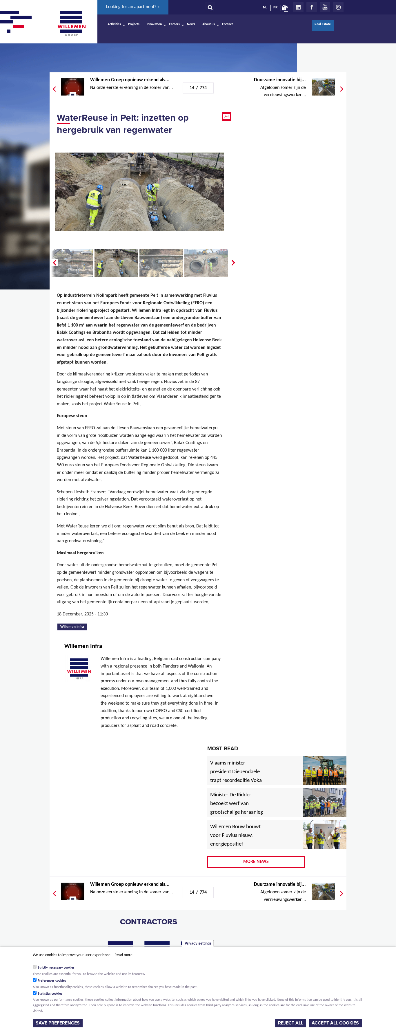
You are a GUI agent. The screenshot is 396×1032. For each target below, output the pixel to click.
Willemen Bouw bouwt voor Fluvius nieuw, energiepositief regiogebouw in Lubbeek (235, 844)
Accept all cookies (335, 1023)
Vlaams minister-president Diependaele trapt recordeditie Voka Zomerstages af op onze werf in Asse (236, 780)
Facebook (311, 7)
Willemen (71, 23)
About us (208, 24)
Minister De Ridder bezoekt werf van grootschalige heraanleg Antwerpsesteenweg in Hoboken (236, 812)
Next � (233, 262)
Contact (227, 24)
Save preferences (58, 1023)
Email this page (227, 116)
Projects (133, 24)
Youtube (325, 7)
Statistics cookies (50, 994)
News (191, 24)
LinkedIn (298, 7)
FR (275, 7)
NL (265, 7)
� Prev (54, 262)
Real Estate (323, 24)
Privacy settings (198, 943)
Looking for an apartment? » (133, 7)
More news (256, 861)
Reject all (290, 1023)
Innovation (154, 24)
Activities (114, 24)
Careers (174, 24)
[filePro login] (285, 9)
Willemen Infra (73, 626)
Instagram (338, 7)
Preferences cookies (52, 980)
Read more (123, 955)
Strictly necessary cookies (56, 967)
